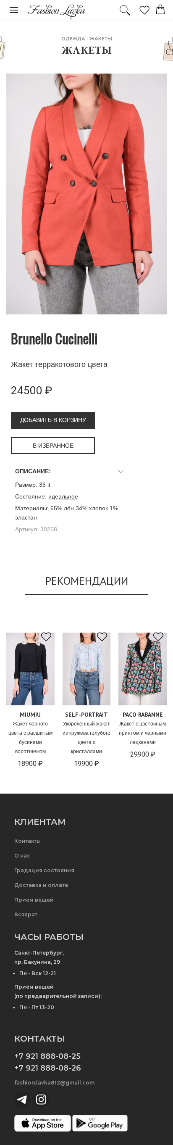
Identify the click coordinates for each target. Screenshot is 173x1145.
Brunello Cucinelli (54, 338)
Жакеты (101, 39)
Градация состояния (44, 870)
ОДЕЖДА (73, 39)
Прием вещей (34, 900)
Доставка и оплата (41, 885)
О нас (22, 855)
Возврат (25, 914)
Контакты (27, 841)
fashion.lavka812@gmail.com (54, 1082)
